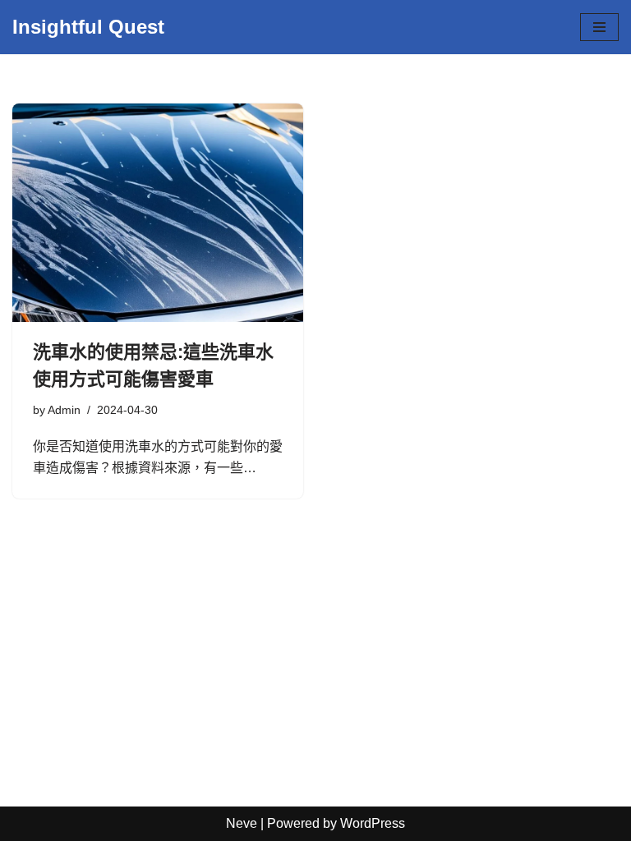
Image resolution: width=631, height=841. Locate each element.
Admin (64, 409)
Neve (241, 823)
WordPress (372, 823)
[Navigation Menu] (599, 27)
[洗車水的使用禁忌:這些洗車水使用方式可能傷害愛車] (157, 212)
